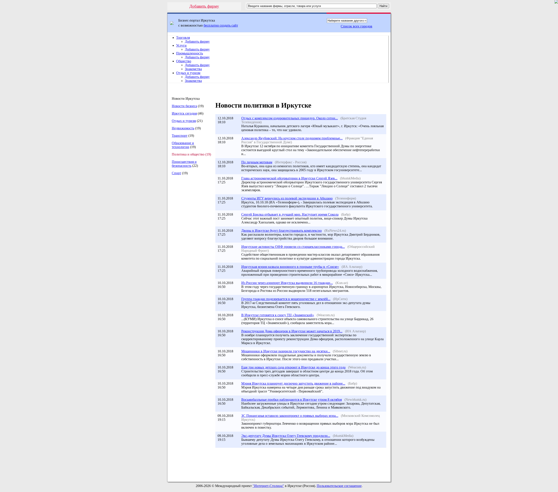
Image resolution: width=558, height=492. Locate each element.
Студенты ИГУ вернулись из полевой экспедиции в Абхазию (287, 198)
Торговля (183, 37)
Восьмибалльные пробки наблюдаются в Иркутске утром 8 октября (291, 399)
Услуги (181, 45)
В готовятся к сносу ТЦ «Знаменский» (277, 315)
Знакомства (193, 69)
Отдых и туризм (188, 73)
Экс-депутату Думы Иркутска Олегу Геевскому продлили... (285, 436)
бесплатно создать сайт (221, 25)
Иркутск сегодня (184, 113)
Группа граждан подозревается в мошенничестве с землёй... (285, 299)
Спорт (176, 173)
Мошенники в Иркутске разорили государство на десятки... (285, 351)
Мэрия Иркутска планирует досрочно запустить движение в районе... (293, 383)
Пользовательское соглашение (339, 486)
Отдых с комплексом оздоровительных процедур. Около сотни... (289, 118)
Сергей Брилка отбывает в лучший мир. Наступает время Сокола (290, 214)
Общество (183, 61)
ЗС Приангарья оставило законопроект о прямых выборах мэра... (289, 416)
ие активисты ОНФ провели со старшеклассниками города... (293, 247)
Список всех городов (356, 26)
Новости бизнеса (184, 106)
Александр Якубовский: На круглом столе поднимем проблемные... (292, 138)
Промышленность (189, 53)
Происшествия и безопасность (184, 163)
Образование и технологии (183, 145)
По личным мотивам (256, 162)
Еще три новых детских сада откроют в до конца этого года (293, 367)
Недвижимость (183, 128)
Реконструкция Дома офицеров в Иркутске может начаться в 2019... (291, 331)
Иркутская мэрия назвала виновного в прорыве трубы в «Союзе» (290, 267)
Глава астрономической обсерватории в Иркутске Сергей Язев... (289, 178)
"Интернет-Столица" (268, 486)
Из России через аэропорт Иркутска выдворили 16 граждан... (287, 283)
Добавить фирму (204, 6)
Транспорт (179, 135)
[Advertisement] (189, 251)
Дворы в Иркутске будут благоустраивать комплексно (281, 230)
